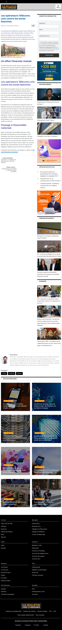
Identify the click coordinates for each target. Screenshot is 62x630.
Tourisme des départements (40, 553)
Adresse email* (44, 36)
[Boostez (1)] (49, 202)
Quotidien (35, 585)
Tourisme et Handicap (38, 551)
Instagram (28, 625)
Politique (3, 526)
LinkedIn (19, 373)
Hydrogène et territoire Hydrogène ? (47, 136)
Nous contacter (40, 615)
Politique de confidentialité (13, 611)
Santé (2, 545)
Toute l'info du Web (6, 523)
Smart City (35, 572)
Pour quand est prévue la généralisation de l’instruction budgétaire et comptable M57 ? (49, 174)
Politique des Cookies (29, 611)
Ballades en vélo (37, 545)
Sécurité (3, 537)
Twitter (4, 373)
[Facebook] (1, 1)
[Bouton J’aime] (33, 25)
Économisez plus (6, 572)
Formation (4, 578)
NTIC (33, 563)
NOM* (41, 30)
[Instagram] (4, 1)
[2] (49, 151)
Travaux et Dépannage (38, 534)
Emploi (3, 575)
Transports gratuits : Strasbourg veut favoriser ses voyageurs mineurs (49, 186)
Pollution (3, 591)
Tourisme (34, 542)
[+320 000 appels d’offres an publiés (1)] (49, 71)
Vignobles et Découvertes (39, 529)
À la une (3, 520)
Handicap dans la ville (38, 591)
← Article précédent (8, 160)
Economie (4, 529)
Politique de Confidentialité (45, 47)
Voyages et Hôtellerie (38, 532)
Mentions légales (42, 611)
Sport (2, 534)
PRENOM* (42, 23)
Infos (33, 589)
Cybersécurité (36, 567)
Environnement (5, 585)
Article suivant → (8, 169)
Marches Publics (5, 581)
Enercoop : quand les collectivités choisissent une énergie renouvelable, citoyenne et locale (48, 274)
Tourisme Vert (36, 559)
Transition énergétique (7, 594)
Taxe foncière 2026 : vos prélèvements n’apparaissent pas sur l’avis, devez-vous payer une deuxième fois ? (49, 343)
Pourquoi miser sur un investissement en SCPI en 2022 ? (50, 180)
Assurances (4, 567)
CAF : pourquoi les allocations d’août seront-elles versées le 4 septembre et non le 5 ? (48, 301)
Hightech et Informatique (39, 570)
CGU (54, 611)
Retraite (3, 548)
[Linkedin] (8, 1)
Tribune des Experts (7, 532)
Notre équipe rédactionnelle (26, 615)
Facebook (11, 373)
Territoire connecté (37, 575)
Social (2, 542)
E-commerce (4, 570)
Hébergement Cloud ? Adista (45, 120)
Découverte (35, 548)
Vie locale (35, 594)
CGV (50, 611)
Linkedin (45, 625)
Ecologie (3, 589)
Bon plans (35, 520)
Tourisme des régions (38, 556)
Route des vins (36, 526)
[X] (6, 1)
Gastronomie (36, 523)
